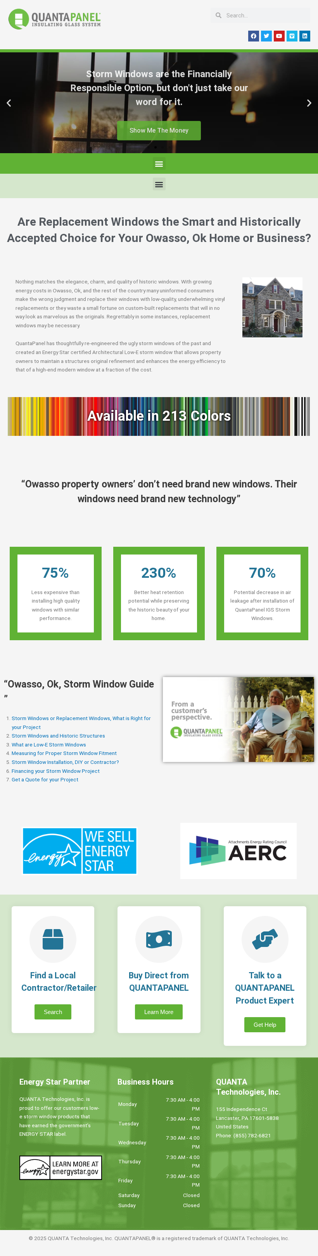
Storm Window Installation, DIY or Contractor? (65, 762)
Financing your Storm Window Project (56, 771)
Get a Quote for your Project (45, 779)
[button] (9, 103)
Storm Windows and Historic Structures (58, 736)
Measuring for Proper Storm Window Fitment (64, 753)
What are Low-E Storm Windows (49, 744)
